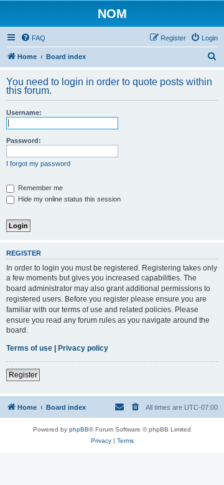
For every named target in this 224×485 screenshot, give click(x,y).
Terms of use (29, 348)
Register (23, 375)
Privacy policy (83, 348)
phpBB (79, 429)
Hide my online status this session (68, 199)
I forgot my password (38, 163)
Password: (23, 140)
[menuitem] (33, 37)
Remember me (39, 188)
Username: (24, 112)
